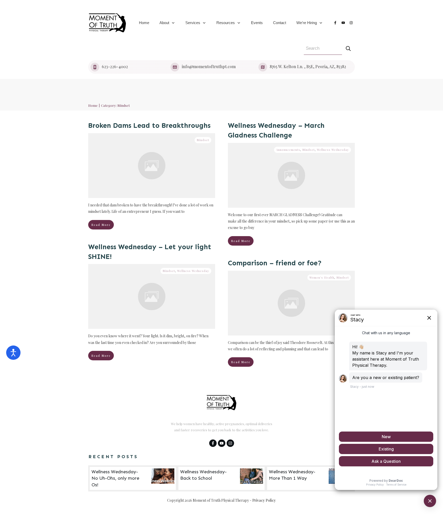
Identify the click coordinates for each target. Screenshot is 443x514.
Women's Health (321, 277)
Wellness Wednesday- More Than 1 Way (310, 478)
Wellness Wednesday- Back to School (221, 478)
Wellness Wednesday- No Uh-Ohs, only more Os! (133, 478)
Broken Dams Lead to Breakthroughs (149, 125)
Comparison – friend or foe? (275, 263)
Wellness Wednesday (333, 150)
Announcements (288, 150)
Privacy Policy (264, 500)
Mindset (203, 140)
